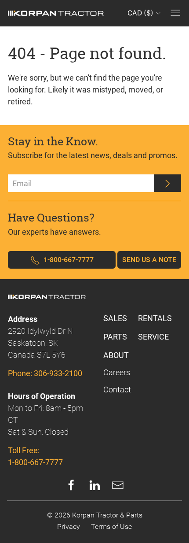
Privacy (68, 526)
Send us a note (149, 259)
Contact (117, 389)
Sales (115, 318)
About (116, 355)
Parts (115, 336)
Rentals (155, 318)
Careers (116, 372)
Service (153, 336)
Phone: (45, 373)
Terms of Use (111, 526)
